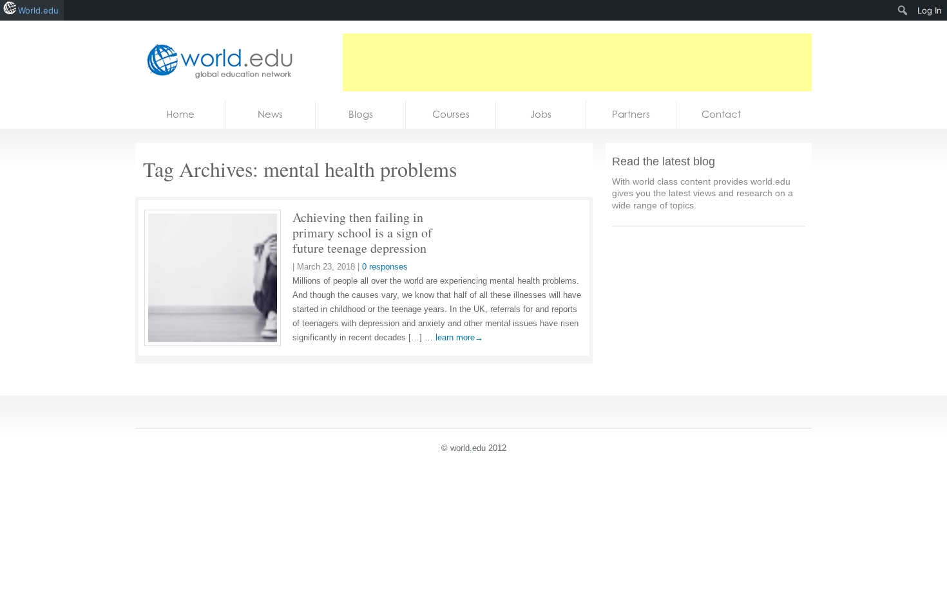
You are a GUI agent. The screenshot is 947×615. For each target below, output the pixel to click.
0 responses (385, 266)
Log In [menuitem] (929, 10)
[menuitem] (903, 10)
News (270, 114)
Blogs (361, 114)
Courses (451, 114)
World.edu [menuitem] (38, 10)
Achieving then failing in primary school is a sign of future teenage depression (362, 232)
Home (180, 114)
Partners (631, 114)
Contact (721, 114)
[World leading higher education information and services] (216, 61)
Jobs (540, 114)
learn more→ (459, 337)
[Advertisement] (577, 62)
